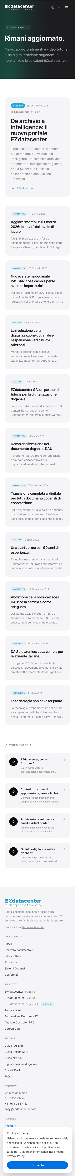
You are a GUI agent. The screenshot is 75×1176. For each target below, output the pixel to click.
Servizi (9, 943)
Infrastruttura (13, 956)
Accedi (9, 1125)
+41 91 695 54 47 (16, 1103)
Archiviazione (13, 1010)
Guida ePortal (13, 1058)
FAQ (7, 1076)
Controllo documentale (19, 950)
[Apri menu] (66, 8)
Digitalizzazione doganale (21, 1064)
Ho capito (38, 1165)
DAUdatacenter (14, 997)
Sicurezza (11, 962)
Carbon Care (13, 1028)
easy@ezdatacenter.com (20, 1109)
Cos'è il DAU (12, 1070)
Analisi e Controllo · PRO (20, 1022)
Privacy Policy (16, 1155)
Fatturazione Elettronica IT (21, 1016)
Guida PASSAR (14, 1045)
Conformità (11, 974)
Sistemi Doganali (15, 968)
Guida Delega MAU (16, 1051)
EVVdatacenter (14, 991)
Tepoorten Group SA (33, 927)
